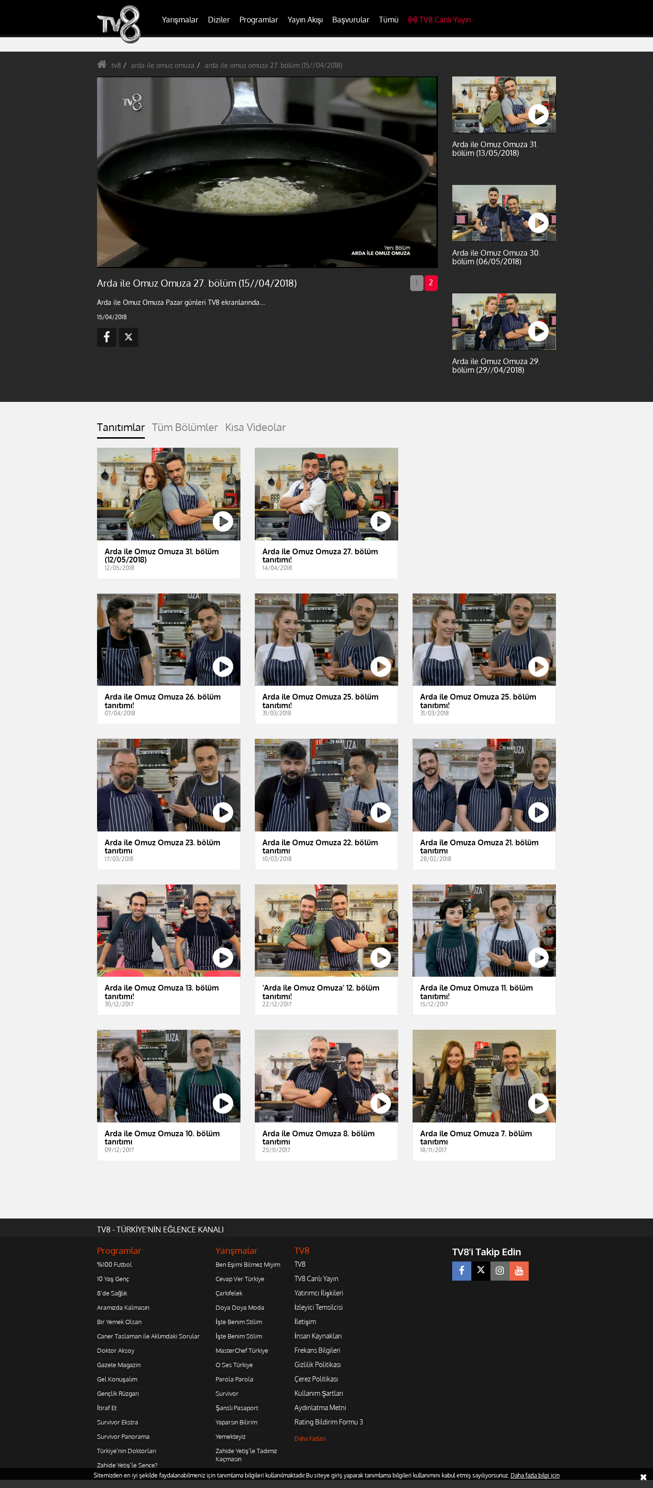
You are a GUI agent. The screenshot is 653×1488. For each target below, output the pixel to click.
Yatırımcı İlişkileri (318, 1293)
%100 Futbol (114, 1264)
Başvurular (351, 19)
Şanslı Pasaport (237, 1408)
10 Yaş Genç (113, 1279)
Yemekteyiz (231, 1436)
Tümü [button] (389, 19)
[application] (266, 172)
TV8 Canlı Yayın (445, 19)
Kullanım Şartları (318, 1393)
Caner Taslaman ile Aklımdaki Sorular (148, 1336)
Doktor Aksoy (115, 1350)
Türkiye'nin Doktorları (126, 1451)
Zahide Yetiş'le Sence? (127, 1465)
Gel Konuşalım (117, 1379)
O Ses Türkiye (234, 1365)
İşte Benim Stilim (239, 1322)
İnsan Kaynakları (318, 1336)
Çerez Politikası (316, 1379)
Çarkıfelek (229, 1293)
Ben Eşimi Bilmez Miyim (248, 1264)
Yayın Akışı (305, 19)
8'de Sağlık (112, 1293)
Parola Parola (234, 1379)
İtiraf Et (107, 1408)
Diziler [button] (219, 19)
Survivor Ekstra (117, 1422)
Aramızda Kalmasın (123, 1307)
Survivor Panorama (123, 1436)
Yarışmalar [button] (180, 19)
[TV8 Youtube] (519, 1271)
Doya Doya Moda (240, 1307)
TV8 (299, 1264)
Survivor (227, 1393)
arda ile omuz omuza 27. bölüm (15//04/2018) (273, 65)
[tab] (121, 430)
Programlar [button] (258, 19)
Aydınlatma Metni (320, 1407)
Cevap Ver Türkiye (240, 1279)
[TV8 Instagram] (500, 1271)
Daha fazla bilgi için (535, 1475)
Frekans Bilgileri (317, 1350)
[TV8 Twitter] (480, 1271)
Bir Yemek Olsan (119, 1322)
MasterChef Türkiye (242, 1350)
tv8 (116, 65)
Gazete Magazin (119, 1365)
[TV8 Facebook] (461, 1271)
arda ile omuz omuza (163, 65)
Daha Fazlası (310, 1438)
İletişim (305, 1321)
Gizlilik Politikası (317, 1364)
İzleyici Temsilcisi (318, 1307)
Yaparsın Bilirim (236, 1422)
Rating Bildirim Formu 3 (328, 1422)
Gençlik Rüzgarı (118, 1393)
